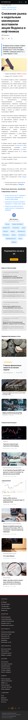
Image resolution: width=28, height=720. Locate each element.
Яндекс (24, 177)
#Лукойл (5, 231)
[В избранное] (9, 38)
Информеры (4, 640)
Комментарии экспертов (7, 625)
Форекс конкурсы (5, 685)
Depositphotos (12, 716)
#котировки (16, 227)
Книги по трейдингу (6, 672)
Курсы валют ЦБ (5, 636)
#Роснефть (6, 235)
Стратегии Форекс (5, 608)
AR (19, 708)
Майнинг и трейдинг (6, 655)
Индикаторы (4, 610)
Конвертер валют (5, 638)
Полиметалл (18, 145)
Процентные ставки (6, 634)
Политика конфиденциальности (9, 713)
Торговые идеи (5, 606)
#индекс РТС (6, 227)
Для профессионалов (6, 664)
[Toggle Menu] (25, 2)
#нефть (13, 231)
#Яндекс (14, 242)
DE (15, 708)
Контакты (3, 702)
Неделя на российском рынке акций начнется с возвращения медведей (14, 208)
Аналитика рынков (5, 617)
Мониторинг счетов (6, 642)
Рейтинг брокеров (5, 678)
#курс (23, 227)
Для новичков (4, 661)
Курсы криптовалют (6, 649)
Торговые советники (6, 687)
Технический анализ (6, 619)
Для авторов (4, 699)
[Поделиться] (6, 38)
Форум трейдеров (5, 689)
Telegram (21, 184)
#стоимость (22, 235)
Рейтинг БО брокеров (6, 680)
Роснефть (23, 149)
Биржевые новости (6, 623)
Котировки (4, 602)
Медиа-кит (4, 697)
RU (12, 708)
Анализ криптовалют (6, 653)
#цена (20, 238)
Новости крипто (5, 651)
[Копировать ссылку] (12, 38)
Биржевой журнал (5, 666)
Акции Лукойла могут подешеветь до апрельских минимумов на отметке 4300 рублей (15, 197)
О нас (2, 695)
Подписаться (14, 259)
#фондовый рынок (11, 238)
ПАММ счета (4, 683)
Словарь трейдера (6, 670)
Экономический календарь (8, 632)
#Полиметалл (21, 231)
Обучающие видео (5, 668)
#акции (7, 224)
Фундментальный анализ (7, 621)
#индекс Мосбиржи (17, 224)
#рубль (14, 235)
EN (9, 708)
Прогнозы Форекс (5, 604)
